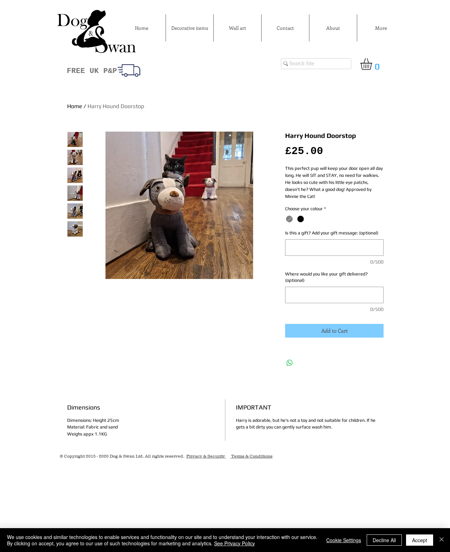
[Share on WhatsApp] (289, 363)
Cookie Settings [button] (343, 540)
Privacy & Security (206, 456)
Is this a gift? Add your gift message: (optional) (331, 232)
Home (74, 106)
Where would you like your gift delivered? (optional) (326, 277)
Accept (419, 540)
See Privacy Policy (234, 543)
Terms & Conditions (251, 456)
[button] (373, 64)
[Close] (441, 540)
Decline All (384, 540)
